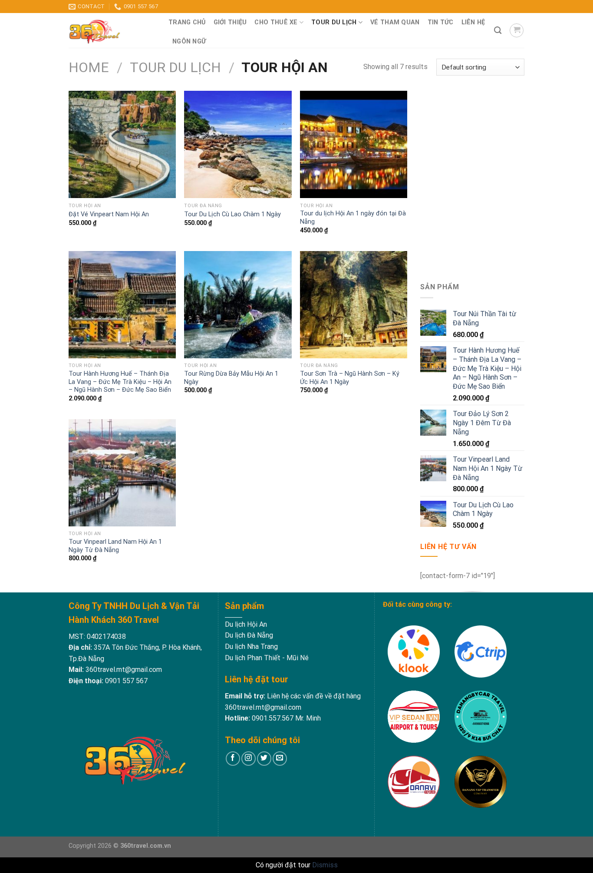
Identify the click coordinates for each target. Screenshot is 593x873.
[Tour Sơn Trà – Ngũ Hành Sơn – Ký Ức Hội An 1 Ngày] (353, 304)
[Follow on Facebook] (233, 758)
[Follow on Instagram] (248, 758)
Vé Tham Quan (394, 22)
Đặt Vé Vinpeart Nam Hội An (109, 214)
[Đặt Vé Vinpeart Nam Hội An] (122, 144)
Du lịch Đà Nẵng (249, 635)
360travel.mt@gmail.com (123, 669)
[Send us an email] (280, 758)
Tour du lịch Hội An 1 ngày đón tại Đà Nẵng (353, 217)
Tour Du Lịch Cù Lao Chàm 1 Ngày (232, 214)
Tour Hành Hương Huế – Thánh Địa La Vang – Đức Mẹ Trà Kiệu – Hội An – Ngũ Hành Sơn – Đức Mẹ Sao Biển (120, 382)
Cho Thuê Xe (275, 22)
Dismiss (325, 865)
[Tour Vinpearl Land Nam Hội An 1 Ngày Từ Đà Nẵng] (122, 472)
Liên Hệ (473, 22)
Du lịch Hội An (246, 624)
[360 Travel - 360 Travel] (112, 30)
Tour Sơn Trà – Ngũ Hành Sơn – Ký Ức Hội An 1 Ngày (349, 378)
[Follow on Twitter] (264, 758)
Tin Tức (441, 22)
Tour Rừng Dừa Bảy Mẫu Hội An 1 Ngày (231, 378)
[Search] (497, 31)
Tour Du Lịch (333, 22)
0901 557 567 (126, 681)
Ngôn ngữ (189, 41)
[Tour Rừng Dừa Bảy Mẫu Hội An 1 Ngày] (237, 304)
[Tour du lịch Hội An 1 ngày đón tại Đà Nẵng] (353, 144)
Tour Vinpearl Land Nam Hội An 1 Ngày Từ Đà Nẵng (115, 546)
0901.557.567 (272, 718)
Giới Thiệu (230, 22)
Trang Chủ (187, 22)
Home (89, 67)
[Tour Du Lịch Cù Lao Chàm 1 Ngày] (237, 144)
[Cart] (517, 30)
